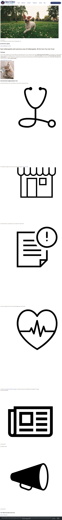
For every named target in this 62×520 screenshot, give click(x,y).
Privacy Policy (58, 518)
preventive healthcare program (11, 389)
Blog (44, 2)
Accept (53, 518)
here (24, 306)
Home (19, 2)
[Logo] (8, 3)
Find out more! (25, 166)
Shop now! (22, 223)
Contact (40, 2)
